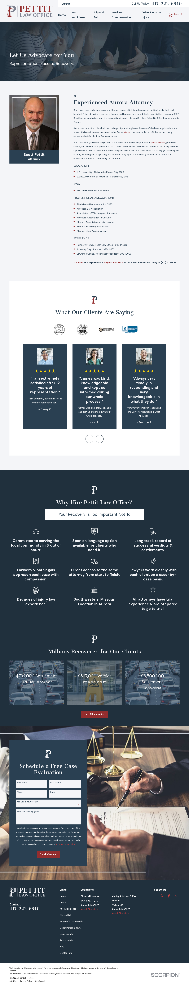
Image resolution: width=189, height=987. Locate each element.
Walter (127, 132)
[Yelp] (162, 895)
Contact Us (66, 952)
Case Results (66, 934)
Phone (20, 792)
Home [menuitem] (62, 15)
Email (53, 792)
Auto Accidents (68, 908)
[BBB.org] (155, 895)
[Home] (30, 11)
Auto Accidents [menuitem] (78, 15)
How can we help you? (28, 811)
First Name (22, 782)
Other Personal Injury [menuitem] (152, 15)
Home (63, 896)
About (66, 3)
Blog (62, 946)
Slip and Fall (65, 915)
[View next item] (100, 439)
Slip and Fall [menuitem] (99, 15)
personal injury (158, 142)
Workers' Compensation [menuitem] (121, 15)
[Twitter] (175, 895)
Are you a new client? (27, 802)
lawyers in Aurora (113, 262)
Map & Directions (89, 909)
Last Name (55, 782)
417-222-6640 (166, 4)
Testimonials (66, 940)
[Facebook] (168, 895)
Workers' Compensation (72, 921)
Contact (79, 262)
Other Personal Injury (70, 927)
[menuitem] (13, 981)
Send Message (48, 854)
